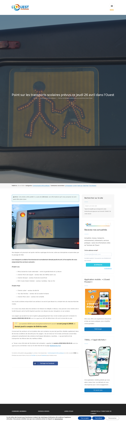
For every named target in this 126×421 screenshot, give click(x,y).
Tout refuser (98, 418)
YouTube (33, 355)
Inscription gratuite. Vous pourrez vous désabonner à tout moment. (97, 259)
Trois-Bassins (92, 185)
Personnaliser (112, 418)
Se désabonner (108, 268)
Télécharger (98, 329)
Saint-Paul (85, 185)
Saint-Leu (79, 185)
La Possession (69, 185)
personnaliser (59, 419)
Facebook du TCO (55, 346)
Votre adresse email (90, 250)
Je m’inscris (98, 265)
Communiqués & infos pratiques (48, 98)
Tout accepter (85, 418)
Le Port (75, 185)
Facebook (43, 355)
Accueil (35, 98)
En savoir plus (98, 390)
